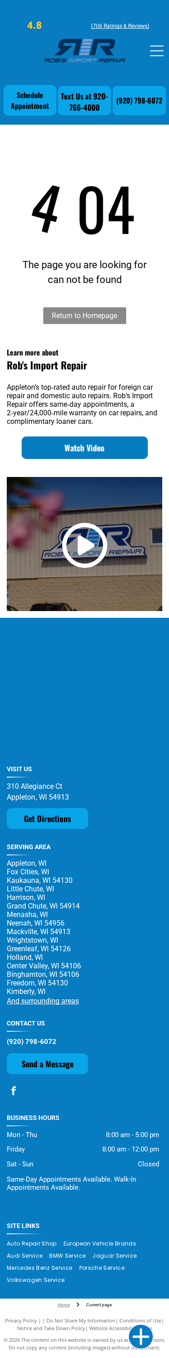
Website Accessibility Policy (120, 1328)
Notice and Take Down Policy (51, 1328)
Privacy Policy (21, 1320)
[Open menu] (157, 51)
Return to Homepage (84, 315)
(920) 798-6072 (31, 1042)
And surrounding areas (43, 1001)
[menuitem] (35, 1244)
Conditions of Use (140, 1320)
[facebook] (13, 1092)
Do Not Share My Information (80, 1320)
